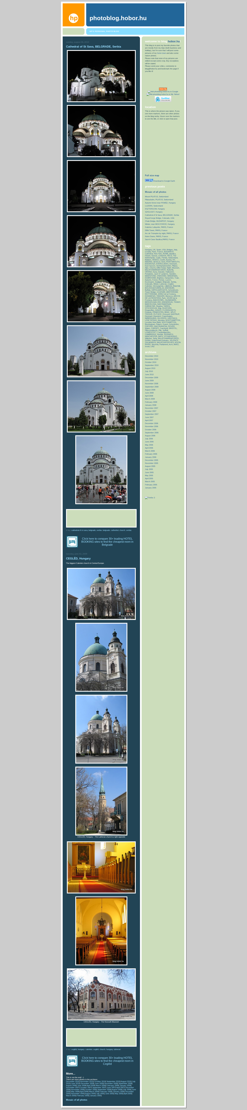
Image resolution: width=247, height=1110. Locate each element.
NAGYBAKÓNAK (164, 304)
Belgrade (106, 530)
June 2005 (109, 1094)
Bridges (170, 250)
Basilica (172, 254)
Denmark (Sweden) (153, 316)
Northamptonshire (163, 266)
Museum (175, 268)
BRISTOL (173, 328)
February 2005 (83, 1096)
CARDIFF (155, 328)
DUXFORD (167, 308)
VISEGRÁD (161, 276)
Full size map (152, 175)
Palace (159, 324)
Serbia (128, 530)
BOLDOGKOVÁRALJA (154, 288)
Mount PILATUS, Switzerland (156, 197)
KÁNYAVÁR (169, 288)
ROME (165, 254)
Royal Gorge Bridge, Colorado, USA (159, 218)
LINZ (153, 346)
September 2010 (113, 1081)
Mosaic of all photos (76, 1100)
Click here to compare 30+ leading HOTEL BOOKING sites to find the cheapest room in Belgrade (107, 541)
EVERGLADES (162, 264)
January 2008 (125, 1085)
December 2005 (151, 460)
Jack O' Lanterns (161, 274)
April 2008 (91, 1085)
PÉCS (169, 256)
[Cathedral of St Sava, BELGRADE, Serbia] (101, 101)
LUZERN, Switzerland (154, 206)
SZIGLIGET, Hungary (154, 212)
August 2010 (126, 1081)
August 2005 (90, 1094)
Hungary (109, 1049)
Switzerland (173, 258)
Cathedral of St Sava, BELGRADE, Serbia (93, 46)
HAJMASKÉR (170, 300)
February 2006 (106, 1092)
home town (161, 53)
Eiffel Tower (161, 268)
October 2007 (85, 1087)
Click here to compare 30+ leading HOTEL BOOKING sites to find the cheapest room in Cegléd (107, 1060)
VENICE (155, 260)
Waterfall (176, 286)
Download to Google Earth (164, 181)
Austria (169, 260)
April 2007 (120, 1087)
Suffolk (165, 330)
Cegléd (96, 1049)
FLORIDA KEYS (169, 310)
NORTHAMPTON (173, 320)
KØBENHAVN (150, 318)
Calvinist (89, 1049)
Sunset (154, 256)
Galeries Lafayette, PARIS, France (159, 227)
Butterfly (170, 270)
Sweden (172, 274)
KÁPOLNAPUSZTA (159, 290)
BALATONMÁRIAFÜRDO (168, 338)
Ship (159, 308)
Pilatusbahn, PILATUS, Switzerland (159, 200)
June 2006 (149, 442)
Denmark (173, 264)
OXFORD (149, 326)
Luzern (168, 280)
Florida (164, 258)
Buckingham (150, 324)
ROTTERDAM (151, 294)
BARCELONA (150, 304)
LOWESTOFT (150, 332)
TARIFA (166, 306)
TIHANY (177, 302)
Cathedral (114, 530)
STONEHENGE (170, 336)
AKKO (176, 344)
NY (174, 260)
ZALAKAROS (150, 342)
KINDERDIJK (167, 302)
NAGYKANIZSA (160, 326)
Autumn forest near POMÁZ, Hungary (160, 203)
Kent (163, 262)
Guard (165, 324)
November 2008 (110, 1083)
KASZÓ (158, 310)
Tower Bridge (150, 292)
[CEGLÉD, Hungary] (101, 619)
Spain (158, 250)
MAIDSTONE (150, 276)
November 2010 (86, 1081)
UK (154, 250)
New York (158, 254)
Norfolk (160, 334)
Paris (154, 252)
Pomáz (161, 280)
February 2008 (113, 1085)
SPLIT (173, 312)
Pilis (160, 330)
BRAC (167, 312)
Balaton (148, 260)
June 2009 (99, 1083)
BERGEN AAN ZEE (153, 302)
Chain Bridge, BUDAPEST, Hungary (159, 221)
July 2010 (149, 371)
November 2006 (77, 1089)
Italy (175, 250)
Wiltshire (148, 338)
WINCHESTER (151, 336)
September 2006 (104, 1089)
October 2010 (100, 1081)
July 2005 (100, 1094)
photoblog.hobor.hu (118, 18)
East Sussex (150, 266)
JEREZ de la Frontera (167, 294)
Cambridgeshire (163, 332)
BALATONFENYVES (165, 342)
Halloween (170, 272)
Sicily (155, 338)
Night (169, 268)
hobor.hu (174, 41)
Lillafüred (168, 286)
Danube (161, 272)
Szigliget (158, 282)
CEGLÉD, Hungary (78, 558)
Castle (162, 260)
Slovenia (155, 344)
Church (122, 530)
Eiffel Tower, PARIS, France (156, 230)
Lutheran (117, 1049)
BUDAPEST (169, 252)
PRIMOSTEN (158, 312)
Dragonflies (149, 310)
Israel (147, 346)
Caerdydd (164, 328)
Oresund (166, 314)
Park (164, 298)
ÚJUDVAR (161, 292)
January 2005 (95, 1096)
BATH (160, 336)
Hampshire (169, 278)
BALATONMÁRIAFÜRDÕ (155, 270)
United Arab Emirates (160, 340)
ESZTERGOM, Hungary (155, 209)
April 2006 (84, 1092)
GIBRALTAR (150, 306)
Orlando (148, 312)
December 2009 (87, 1083)
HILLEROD (162, 318)
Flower (147, 256)
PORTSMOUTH (172, 262)
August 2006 (117, 1089)
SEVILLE (156, 262)
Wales (147, 328)
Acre (171, 344)
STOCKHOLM (151, 308)
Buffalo (148, 290)
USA (164, 250)
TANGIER (160, 296)
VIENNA (148, 272)
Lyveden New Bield (153, 322)
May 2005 (119, 1094)
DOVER (171, 326)
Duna (155, 272)
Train (177, 278)
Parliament (163, 344)
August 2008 (71, 1085)
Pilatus (174, 266)
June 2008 (81, 1085)
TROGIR (148, 314)
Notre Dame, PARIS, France (156, 236)
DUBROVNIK (150, 278)
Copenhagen (167, 316)
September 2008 (125, 1083)
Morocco (169, 296)
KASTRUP (175, 314)
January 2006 (118, 1092)
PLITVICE (157, 314)
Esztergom (149, 282)
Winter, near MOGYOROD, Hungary (160, 224)
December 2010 (72, 1081)
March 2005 (71, 1096)
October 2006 (90, 1089)
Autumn (148, 280)
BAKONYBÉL (158, 300)
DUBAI (148, 340)
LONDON (162, 256)
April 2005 (128, 1094)
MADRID (148, 262)
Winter (155, 284)
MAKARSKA (172, 276)
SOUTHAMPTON (169, 322)
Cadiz (158, 258)
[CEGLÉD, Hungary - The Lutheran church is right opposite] (101, 835)
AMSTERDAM (172, 292)
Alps (147, 268)
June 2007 (111, 1087)
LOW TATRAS (151, 320)
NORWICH (168, 334)
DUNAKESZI (150, 296)
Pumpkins (149, 274)
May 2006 (75, 1092)
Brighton (160, 278)
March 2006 (94, 1092)
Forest (155, 280)
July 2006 (127, 1089)
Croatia (148, 252)
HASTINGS (172, 318)
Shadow (159, 306)
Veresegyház (158, 286)
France (160, 252)
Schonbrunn (173, 290)
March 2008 (101, 1085)
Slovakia (161, 320)
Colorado (148, 284)
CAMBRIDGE (150, 334)
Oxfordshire (174, 324)
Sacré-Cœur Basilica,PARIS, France (160, 239)
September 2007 (99, 1087)
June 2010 (75, 1083)
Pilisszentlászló (151, 330)
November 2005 (77, 1094)
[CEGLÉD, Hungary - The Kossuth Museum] (101, 1020)
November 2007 (72, 1087)
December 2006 (151, 423)
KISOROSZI (150, 264)
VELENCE (174, 340)
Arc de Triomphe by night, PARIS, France (162, 233)
